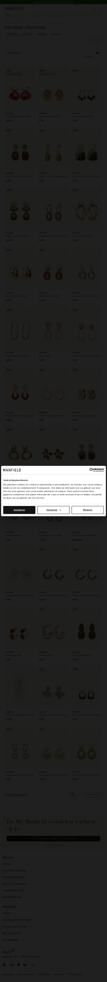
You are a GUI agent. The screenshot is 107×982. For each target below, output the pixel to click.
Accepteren (19, 510)
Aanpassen (51, 510)
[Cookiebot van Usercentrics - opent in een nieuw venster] (91, 470)
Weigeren (87, 510)
